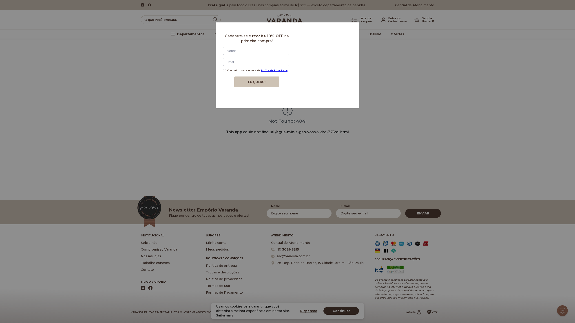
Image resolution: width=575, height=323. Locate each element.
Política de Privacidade (274, 70)
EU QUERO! (257, 82)
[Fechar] (350, 31)
